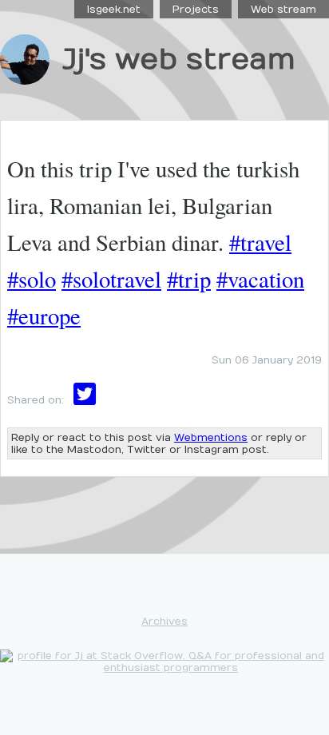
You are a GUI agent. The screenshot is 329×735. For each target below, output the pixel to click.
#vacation (260, 279)
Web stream (283, 9)
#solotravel (111, 279)
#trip (189, 279)
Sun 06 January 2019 (267, 360)
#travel (260, 242)
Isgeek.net (114, 9)
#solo (31, 279)
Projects (195, 9)
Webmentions (211, 437)
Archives (164, 621)
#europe (44, 315)
